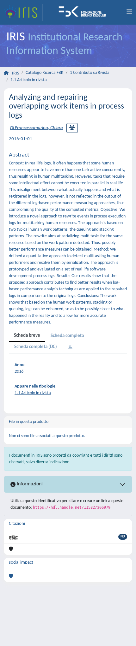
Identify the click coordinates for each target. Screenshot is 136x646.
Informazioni (29, 484)
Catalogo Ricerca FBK (44, 72)
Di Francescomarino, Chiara (36, 128)
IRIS (15, 73)
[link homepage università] (84, 12)
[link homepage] (23, 12)
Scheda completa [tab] (67, 336)
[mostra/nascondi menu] (129, 12)
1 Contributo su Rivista (89, 72)
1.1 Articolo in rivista (28, 80)
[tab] (70, 347)
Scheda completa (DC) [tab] (35, 347)
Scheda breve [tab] (27, 335)
